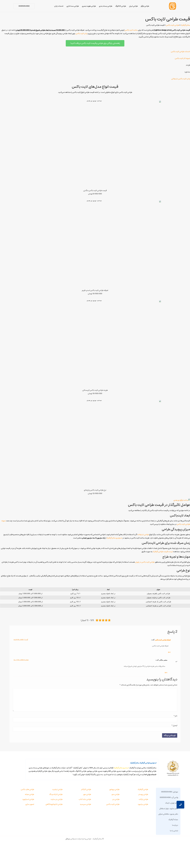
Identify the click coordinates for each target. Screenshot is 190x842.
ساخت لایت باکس (131, 30)
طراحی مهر (87, 794)
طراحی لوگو (145, 6)
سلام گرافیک (185, 25)
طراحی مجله (29, 794)
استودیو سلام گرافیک (114, 537)
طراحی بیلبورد (143, 804)
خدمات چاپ (58, 6)
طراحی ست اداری (73, 6)
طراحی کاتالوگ (120, 6)
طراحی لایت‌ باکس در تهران (145, 562)
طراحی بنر (116, 799)
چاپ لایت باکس (81, 33)
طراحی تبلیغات (143, 534)
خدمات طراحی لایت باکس (180, 51)
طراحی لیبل (133, 6)
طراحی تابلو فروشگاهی (54, 804)
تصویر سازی (29, 804)
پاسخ (169, 652)
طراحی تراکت (143, 799)
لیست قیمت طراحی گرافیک (163, 551)
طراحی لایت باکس (172, 25)
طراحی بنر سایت (57, 799)
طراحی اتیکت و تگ (56, 794)
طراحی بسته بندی (105, 6)
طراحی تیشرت (57, 789)
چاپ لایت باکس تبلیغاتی (180, 78)
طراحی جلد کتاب (85, 799)
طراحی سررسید (85, 804)
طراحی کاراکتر (86, 789)
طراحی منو (116, 794)
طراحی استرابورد (28, 799)
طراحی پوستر (143, 794)
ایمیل (174, 725)
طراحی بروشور (114, 789)
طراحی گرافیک (143, 789)
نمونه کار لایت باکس (182, 58)
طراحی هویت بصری (89, 6)
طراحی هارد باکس (27, 789)
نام (175, 716)
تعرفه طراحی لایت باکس (163, 639)
